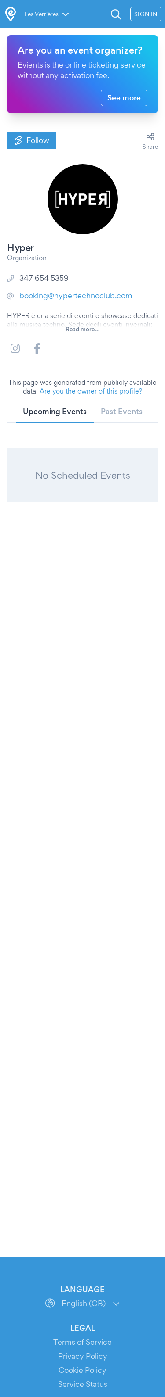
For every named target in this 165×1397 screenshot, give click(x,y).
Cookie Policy (82, 1370)
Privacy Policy (82, 1356)
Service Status (82, 1384)
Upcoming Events (55, 411)
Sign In (146, 14)
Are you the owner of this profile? (91, 391)
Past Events (122, 411)
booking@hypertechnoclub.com (75, 295)
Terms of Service (82, 1342)
